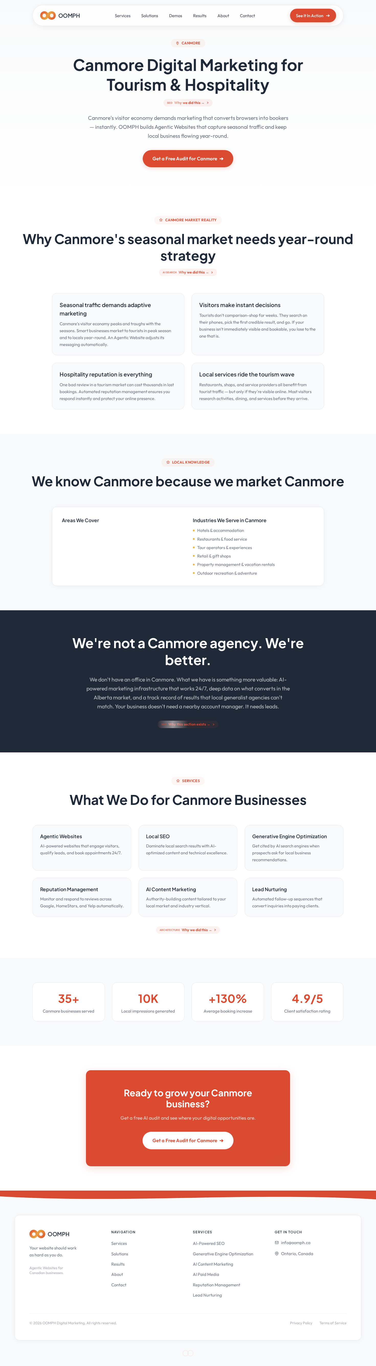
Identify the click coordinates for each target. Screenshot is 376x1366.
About (223, 15)
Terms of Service (333, 1323)
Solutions (149, 15)
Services (122, 15)
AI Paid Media (206, 1274)
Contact (247, 15)
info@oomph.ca (296, 1242)
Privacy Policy (301, 1323)
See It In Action (313, 15)
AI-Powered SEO (209, 1243)
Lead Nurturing (207, 1295)
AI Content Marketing (213, 1264)
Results (199, 15)
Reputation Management (216, 1284)
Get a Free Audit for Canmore (188, 158)
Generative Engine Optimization (223, 1253)
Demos (175, 15)
